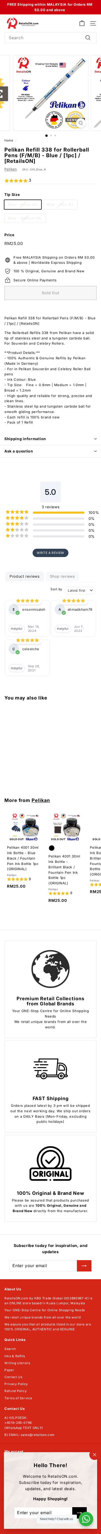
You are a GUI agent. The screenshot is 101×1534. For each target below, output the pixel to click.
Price (9, 235)
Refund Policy (15, 1391)
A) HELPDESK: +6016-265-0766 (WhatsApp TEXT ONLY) (23, 1422)
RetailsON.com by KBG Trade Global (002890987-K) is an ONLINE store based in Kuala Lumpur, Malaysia (48, 1300)
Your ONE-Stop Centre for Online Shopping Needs (44, 1310)
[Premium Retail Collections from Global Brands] (50, 969)
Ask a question (18, 451)
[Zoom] (80, 123)
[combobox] (50, 38)
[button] (50, 180)
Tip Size (12, 194)
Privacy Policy (16, 1384)
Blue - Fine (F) (60, 204)
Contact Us (13, 1377)
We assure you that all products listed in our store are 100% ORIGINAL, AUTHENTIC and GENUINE (47, 1326)
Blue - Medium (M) (25, 218)
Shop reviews (62, 576)
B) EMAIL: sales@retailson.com (29, 1435)
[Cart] (82, 23)
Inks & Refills (14, 1356)
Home (8, 140)
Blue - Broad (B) (22, 204)
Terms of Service (18, 1398)
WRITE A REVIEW (50, 553)
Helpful (17, 629)
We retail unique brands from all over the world (42, 1317)
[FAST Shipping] (50, 1068)
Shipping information (25, 438)
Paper (9, 1370)
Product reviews (25, 576)
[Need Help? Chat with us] (86, 1519)
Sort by (56, 589)
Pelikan (10, 169)
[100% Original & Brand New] (50, 1163)
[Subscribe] (84, 1265)
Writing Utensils (17, 1363)
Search (10, 1349)
